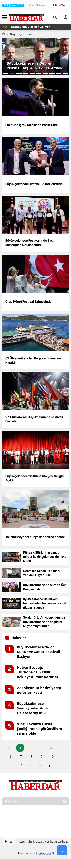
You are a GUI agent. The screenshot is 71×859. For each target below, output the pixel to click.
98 (30, 765)
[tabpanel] (35, 56)
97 (20, 765)
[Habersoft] (45, 853)
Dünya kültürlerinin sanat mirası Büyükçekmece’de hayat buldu (45, 557)
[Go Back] (62, 850)
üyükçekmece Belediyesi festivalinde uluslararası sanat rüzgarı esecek (44, 603)
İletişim (40, 5)
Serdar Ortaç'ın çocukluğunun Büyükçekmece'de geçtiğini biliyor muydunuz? (44, 622)
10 (52, 756)
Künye (32, 5)
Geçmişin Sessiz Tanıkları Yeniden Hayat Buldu (41, 573)
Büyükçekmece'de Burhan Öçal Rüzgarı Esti (45, 587)
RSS (10, 841)
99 (40, 765)
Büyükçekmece (20, 34)
